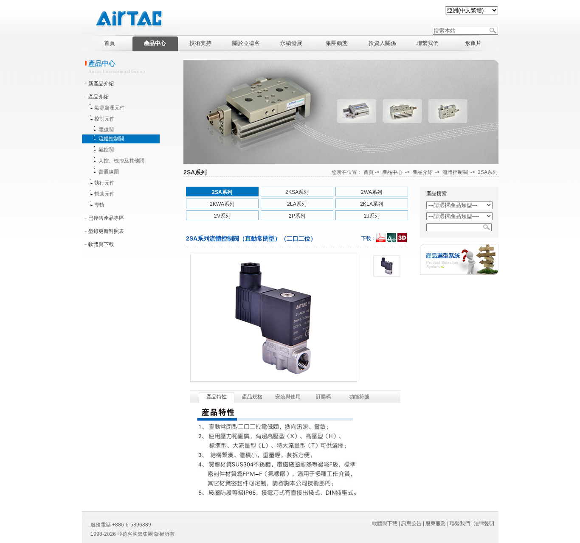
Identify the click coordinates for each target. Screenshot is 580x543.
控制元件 (104, 119)
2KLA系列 (371, 204)
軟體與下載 (101, 244)
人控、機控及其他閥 (121, 161)
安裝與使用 (288, 397)
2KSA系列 (297, 192)
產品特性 (216, 397)
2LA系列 (297, 204)
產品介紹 (98, 97)
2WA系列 (371, 192)
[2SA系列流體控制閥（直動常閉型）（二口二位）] (387, 266)
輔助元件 (104, 194)
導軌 (99, 205)
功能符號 (359, 397)
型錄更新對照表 (106, 231)
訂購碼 (323, 397)
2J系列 (372, 216)
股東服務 (435, 523)
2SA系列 (488, 172)
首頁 (368, 172)
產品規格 (252, 397)
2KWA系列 (222, 204)
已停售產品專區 (106, 218)
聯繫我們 (460, 523)
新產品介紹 (101, 84)
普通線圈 (109, 172)
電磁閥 (106, 130)
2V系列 (222, 216)
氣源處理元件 (109, 108)
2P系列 (297, 216)
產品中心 (392, 172)
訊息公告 (411, 523)
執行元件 (104, 183)
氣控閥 (106, 150)
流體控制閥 (111, 139)
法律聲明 (484, 523)
